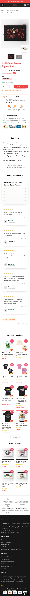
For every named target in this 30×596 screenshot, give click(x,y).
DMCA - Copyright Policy (7, 546)
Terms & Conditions (6, 542)
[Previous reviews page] (18, 323)
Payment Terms (5, 559)
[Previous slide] (3, 34)
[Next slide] (26, 34)
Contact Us (4, 563)
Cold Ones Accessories (12, 10)
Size (3, 76)
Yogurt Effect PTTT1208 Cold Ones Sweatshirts (21, 354)
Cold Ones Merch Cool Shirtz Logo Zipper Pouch (7, 485)
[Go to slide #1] (11, 57)
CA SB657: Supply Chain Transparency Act (12, 549)
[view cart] (28, 5)
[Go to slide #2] (19, 57)
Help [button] (27, 593)
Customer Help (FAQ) (6, 566)
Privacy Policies (5, 544)
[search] (25, 5)
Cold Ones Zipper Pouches (8, 13)
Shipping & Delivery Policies (8, 556)
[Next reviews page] (26, 323)
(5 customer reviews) (14, 70)
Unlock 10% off (3, 588)
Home (2, 10)
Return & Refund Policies (7, 561)
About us (3, 539)
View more (15, 437)
